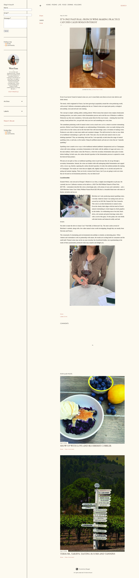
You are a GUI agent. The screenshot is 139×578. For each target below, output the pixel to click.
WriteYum (13, 68)
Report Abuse (9, 121)
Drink (41, 23)
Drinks (70, 5)
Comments (10, 45)
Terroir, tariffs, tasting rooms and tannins (87, 553)
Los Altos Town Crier (96, 89)
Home (48, 5)
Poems (54, 5)
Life (59, 5)
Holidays (77, 5)
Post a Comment (69, 449)
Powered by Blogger (84, 569)
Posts (9, 44)
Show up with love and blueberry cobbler (85, 445)
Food (64, 5)
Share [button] (41, 16)
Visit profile (13, 92)
